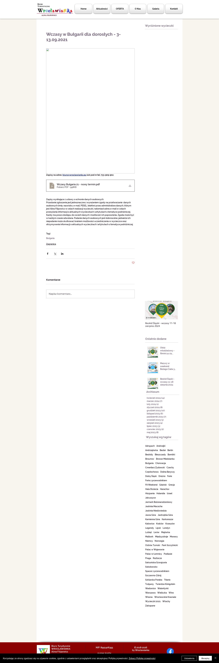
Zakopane (150, 605)
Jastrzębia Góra (165, 515)
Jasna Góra (150, 515)
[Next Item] (173, 310)
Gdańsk (163, 485)
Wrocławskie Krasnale (165, 597)
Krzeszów (170, 523)
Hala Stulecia (151, 489)
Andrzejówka (151, 450)
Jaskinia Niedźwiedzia (156, 510)
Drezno (162, 476)
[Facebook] (170, 651)
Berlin (170, 450)
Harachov (164, 489)
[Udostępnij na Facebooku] (47, 253)
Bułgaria (50, 238)
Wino (171, 593)
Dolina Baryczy (167, 472)
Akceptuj (205, 658)
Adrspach (150, 446)
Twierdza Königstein (165, 584)
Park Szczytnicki (170, 545)
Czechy (170, 467)
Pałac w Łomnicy (153, 554)
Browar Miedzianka (165, 459)
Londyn (166, 528)
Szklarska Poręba (153, 580)
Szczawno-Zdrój (153, 575)
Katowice (149, 523)
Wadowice (150, 588)
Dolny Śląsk (151, 476)
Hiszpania (150, 493)
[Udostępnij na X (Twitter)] (54, 253)
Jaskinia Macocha (153, 506)
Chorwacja (160, 463)
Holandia (160, 493)
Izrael (169, 493)
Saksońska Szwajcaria (156, 562)
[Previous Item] (149, 310)
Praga (148, 558)
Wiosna (149, 597)
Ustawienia (189, 658)
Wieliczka (162, 593)
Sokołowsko (151, 567)
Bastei (163, 450)
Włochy (166, 601)
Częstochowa (152, 472)
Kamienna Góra (152, 519)
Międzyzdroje (161, 536)
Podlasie (168, 554)
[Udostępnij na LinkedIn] (62, 253)
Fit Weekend (151, 485)
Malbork (149, 536)
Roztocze (157, 558)
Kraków (160, 523)
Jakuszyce (150, 498)
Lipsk (158, 528)
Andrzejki (160, 446)
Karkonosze (167, 519)
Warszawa (150, 593)
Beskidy (149, 454)
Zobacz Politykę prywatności (142, 658)
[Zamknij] (215, 658)
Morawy (174, 536)
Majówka (165, 532)
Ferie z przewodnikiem (156, 480)
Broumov (149, 459)
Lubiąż (148, 532)
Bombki (171, 454)
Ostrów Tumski (152, 545)
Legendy (149, 528)
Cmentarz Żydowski (155, 467)
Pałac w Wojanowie (154, 549)
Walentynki (162, 588)
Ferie (169, 476)
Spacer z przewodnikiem (157, 571)
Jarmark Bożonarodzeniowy (158, 502)
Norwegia (159, 541)
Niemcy (149, 541)
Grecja (171, 485)
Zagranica (51, 244)
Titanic (167, 580)
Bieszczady (160, 454)
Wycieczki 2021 (153, 601)
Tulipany (149, 584)
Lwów (156, 532)
